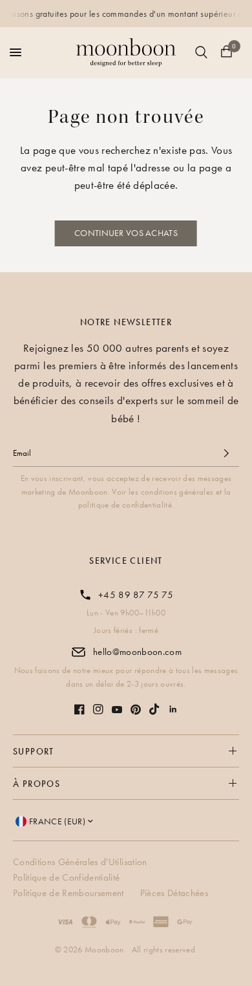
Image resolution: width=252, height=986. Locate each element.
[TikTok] (154, 709)
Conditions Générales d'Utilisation (81, 861)
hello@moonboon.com (137, 651)
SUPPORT (33, 751)
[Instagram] (98, 709)
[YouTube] (117, 709)
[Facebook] (79, 709)
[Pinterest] (136, 709)
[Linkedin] (173, 709)
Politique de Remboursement (70, 892)
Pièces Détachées (174, 892)
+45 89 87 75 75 (135, 594)
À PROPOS (36, 783)
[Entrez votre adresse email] (226, 453)
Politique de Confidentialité (68, 877)
